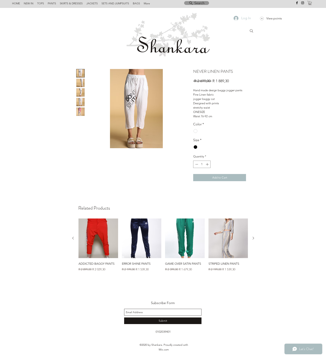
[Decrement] (196, 164)
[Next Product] (253, 238)
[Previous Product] (73, 238)
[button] (310, 3)
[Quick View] (98, 238)
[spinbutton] (202, 164)
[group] (163, 247)
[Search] (251, 31)
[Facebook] (297, 3)
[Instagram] (302, 3)
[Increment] (207, 164)
